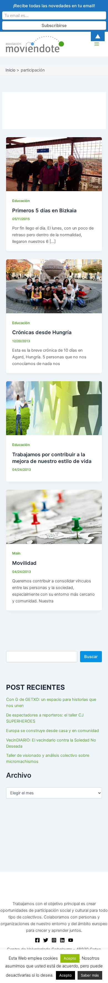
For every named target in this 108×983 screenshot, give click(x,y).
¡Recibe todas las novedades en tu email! (54, 5)
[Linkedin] (62, 940)
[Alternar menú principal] (96, 44)
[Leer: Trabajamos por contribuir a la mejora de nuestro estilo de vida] (54, 407)
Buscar (91, 656)
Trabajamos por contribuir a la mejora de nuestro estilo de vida (51, 457)
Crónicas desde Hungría (41, 332)
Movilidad (24, 563)
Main (16, 553)
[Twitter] (45, 940)
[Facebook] (37, 940)
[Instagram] (54, 940)
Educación (21, 201)
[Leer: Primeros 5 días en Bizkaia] (54, 163)
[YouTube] (70, 940)
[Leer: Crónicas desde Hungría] (54, 286)
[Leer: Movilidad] (54, 516)
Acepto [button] (70, 958)
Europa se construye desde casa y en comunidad (52, 730)
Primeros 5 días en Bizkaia (44, 210)
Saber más (90, 975)
